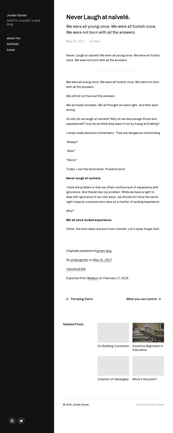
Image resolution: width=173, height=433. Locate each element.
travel (11, 50)
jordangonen (79, 260)
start (96, 41)
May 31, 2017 (75, 41)
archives (13, 44)
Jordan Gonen (17, 15)
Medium (92, 278)
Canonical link (76, 269)
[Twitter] (21, 421)
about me (13, 38)
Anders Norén (156, 404)
